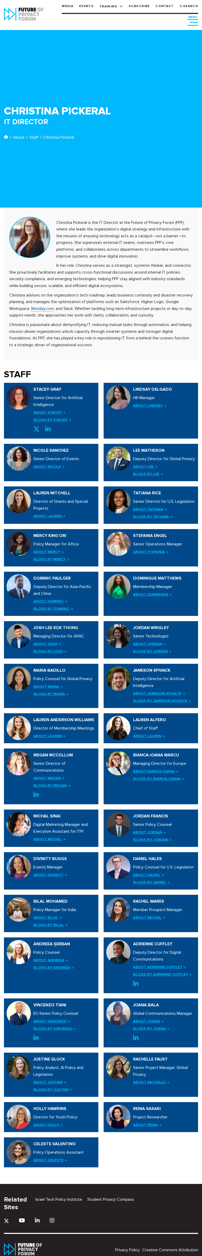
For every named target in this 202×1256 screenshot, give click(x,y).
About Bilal (45, 917)
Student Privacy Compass (110, 1199)
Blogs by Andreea (51, 967)
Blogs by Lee (146, 474)
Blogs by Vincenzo (52, 1028)
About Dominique (150, 594)
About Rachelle (149, 1082)
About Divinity (48, 875)
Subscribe (139, 6)
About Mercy (46, 552)
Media (67, 6)
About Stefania (149, 552)
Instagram (52, 1220)
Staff (33, 137)
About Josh (45, 644)
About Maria (46, 686)
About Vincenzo (50, 1021)
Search (190, 6)
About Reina (145, 1125)
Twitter (36, 429)
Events (86, 6)
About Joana (146, 1021)
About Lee (143, 466)
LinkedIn (47, 429)
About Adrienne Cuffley (157, 967)
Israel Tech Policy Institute (58, 1199)
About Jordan (147, 644)
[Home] (6, 137)
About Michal (47, 839)
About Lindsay (148, 405)
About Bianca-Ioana (154, 771)
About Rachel (147, 917)
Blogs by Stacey (50, 420)
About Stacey (47, 412)
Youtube (22, 1220)
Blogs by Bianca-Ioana (156, 778)
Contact (164, 6)
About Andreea (48, 960)
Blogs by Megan (50, 785)
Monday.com (42, 308)
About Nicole (47, 466)
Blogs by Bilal (48, 925)
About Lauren (47, 516)
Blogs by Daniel (149, 882)
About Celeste (48, 1160)
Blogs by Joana (149, 1028)
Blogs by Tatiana (151, 516)
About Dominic (48, 601)
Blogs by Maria (49, 694)
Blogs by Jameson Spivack (160, 701)
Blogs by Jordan (150, 651)
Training (108, 6)
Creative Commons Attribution (170, 1250)
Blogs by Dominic (51, 608)
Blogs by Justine (50, 1089)
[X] (6, 1220)
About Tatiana (148, 509)
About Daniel (146, 875)
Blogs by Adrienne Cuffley (160, 974)
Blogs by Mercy (49, 559)
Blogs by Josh (48, 651)
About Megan (47, 778)
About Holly (46, 1125)
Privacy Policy (127, 1250)
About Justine (48, 1082)
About (18, 137)
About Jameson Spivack (157, 693)
